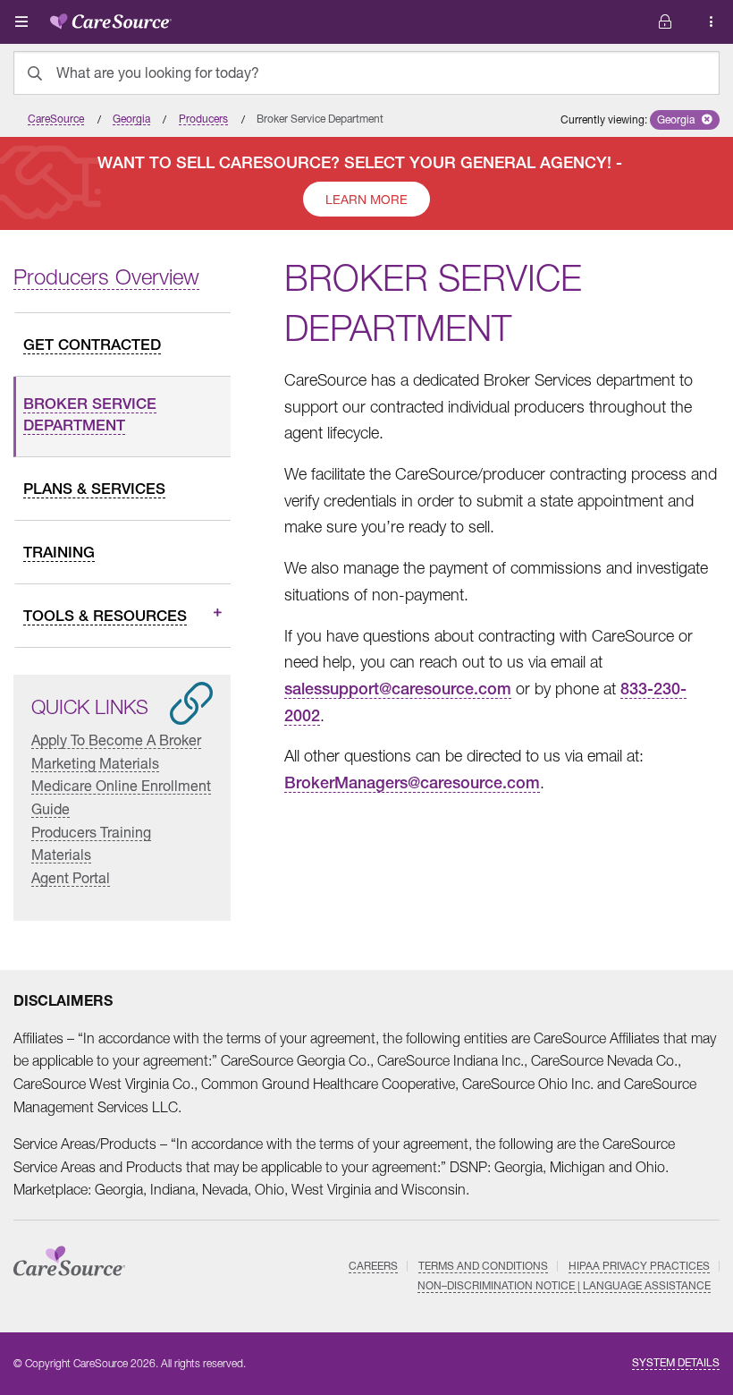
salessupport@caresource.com (397, 688)
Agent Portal (70, 877)
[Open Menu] (21, 21)
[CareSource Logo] (111, 18)
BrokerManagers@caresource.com (412, 782)
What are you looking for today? (157, 72)
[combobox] (366, 73)
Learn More (366, 199)
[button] (685, 120)
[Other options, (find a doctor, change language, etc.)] (665, 22)
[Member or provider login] (711, 22)
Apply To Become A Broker (116, 739)
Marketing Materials (95, 762)
